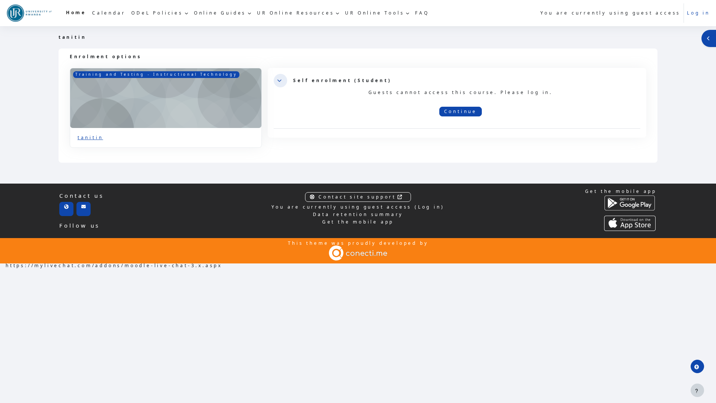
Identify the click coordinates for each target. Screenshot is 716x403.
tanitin (90, 137)
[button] (280, 80)
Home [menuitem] (76, 12)
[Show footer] (697, 390)
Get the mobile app (358, 222)
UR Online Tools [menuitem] (374, 13)
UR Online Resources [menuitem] (295, 13)
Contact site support (357, 197)
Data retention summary (358, 214)
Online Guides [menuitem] (220, 13)
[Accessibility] (697, 366)
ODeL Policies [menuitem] (157, 13)
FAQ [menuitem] (422, 13)
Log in (698, 13)
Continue (460, 111)
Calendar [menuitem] (108, 13)
